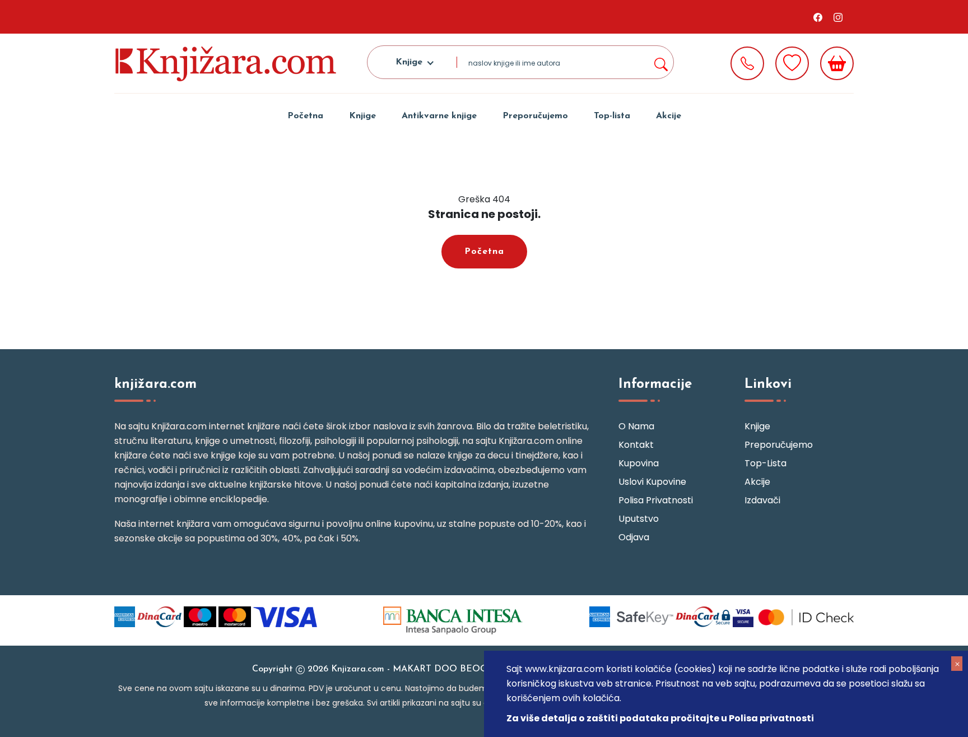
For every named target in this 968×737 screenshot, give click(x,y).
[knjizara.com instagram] (838, 17)
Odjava (633, 537)
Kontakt (636, 444)
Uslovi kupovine (652, 481)
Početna (305, 116)
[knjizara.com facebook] (817, 17)
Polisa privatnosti (655, 500)
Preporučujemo (535, 116)
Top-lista (612, 116)
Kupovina (638, 463)
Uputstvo (638, 518)
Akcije (668, 116)
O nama (636, 426)
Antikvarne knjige (439, 116)
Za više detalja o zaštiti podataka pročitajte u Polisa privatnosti (660, 718)
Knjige (362, 116)
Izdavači (762, 500)
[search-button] (660, 62)
